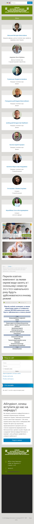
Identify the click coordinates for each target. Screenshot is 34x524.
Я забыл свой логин (8, 376)
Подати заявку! (17, 440)
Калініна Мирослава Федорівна (17, 167)
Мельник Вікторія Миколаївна (17, 35)
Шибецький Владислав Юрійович (17, 123)
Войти (17, 371)
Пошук (29, 2)
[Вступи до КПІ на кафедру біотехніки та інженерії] (17, 249)
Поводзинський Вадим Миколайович (17, 101)
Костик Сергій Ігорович (17, 145)
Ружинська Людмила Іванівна (17, 79)
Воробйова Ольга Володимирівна (17, 210)
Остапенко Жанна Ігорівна (16, 188)
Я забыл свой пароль (8, 379)
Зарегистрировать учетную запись (12, 373)
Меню (17, 18)
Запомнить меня (8, 369)
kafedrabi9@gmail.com (13, 471)
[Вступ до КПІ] (17, 231)
